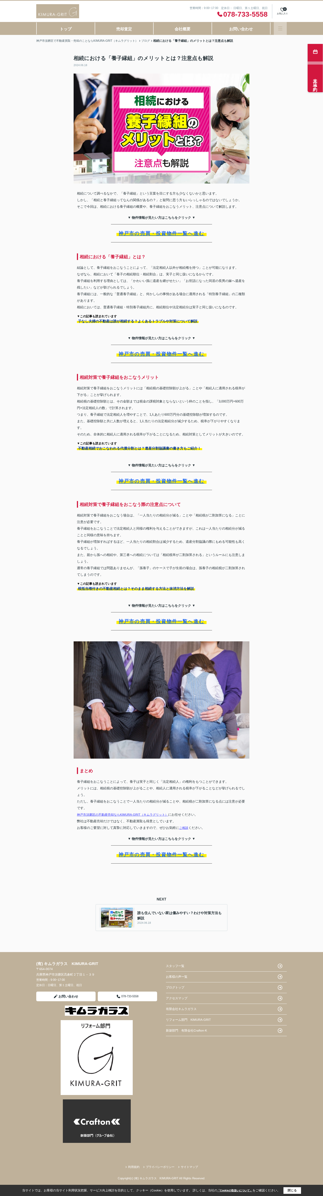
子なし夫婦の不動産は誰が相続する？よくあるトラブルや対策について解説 (138, 321)
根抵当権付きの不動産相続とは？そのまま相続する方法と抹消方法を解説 (136, 588)
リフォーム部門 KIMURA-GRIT (188, 1019)
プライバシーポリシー (160, 1167)
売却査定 (124, 29)
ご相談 (183, 828)
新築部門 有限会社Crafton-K (186, 1030)
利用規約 (134, 1167)
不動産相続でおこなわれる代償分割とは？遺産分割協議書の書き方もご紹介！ (139, 448)
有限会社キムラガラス (181, 1009)
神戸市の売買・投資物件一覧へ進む (161, 233)
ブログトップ (175, 987)
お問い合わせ (241, 29)
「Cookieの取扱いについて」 (234, 1190)
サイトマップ (189, 1167)
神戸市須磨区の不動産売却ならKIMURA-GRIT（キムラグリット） (122, 814)
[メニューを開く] (280, 28)
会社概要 (183, 29)
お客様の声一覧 (176, 976)
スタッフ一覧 (175, 966)
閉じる (292, 1190)
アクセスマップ (176, 998)
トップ (66, 29)
